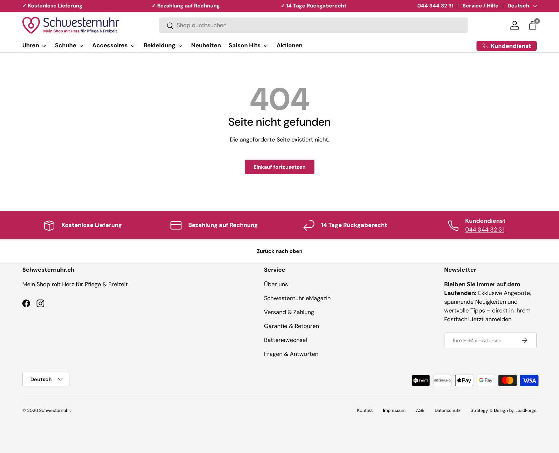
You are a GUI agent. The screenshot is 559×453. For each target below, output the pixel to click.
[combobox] (313, 25)
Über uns (276, 284)
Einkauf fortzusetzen (280, 167)
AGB (420, 410)
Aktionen (289, 45)
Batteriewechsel (285, 340)
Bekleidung (159, 45)
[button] (533, 25)
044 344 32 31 (435, 5)
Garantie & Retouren (291, 326)
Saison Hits (245, 45)
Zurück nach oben (279, 251)
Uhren (30, 45)
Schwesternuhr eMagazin (297, 298)
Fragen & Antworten (291, 354)
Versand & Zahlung (289, 312)
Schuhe (65, 45)
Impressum (394, 410)
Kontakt (365, 410)
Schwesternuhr (54, 410)
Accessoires (110, 45)
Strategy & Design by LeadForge (504, 410)
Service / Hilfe (481, 5)
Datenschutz (447, 410)
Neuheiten (206, 45)
